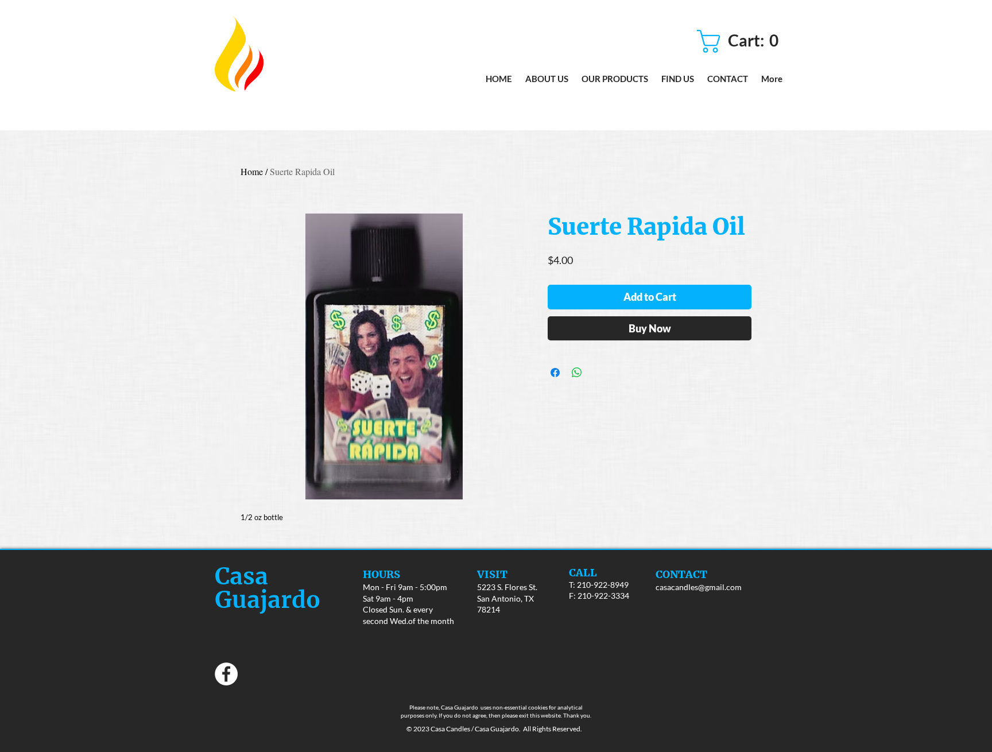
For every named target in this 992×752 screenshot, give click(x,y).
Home (252, 171)
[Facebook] (226, 673)
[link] (742, 41)
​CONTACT (681, 574)
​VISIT (492, 574)
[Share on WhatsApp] (577, 372)
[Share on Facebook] (555, 372)
